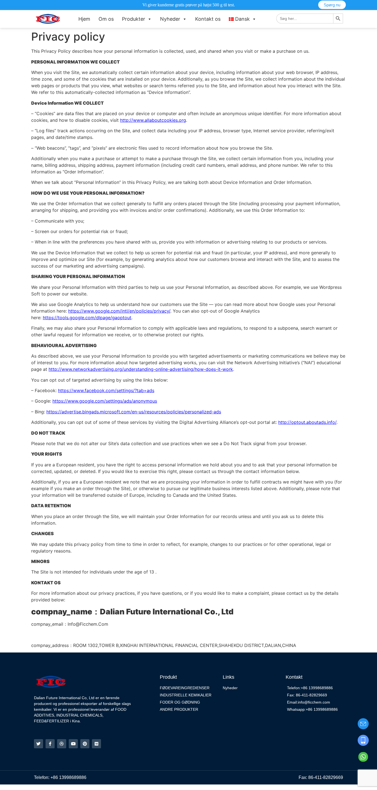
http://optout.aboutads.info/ (307, 422)
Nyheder (170, 19)
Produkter (133, 19)
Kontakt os (208, 19)
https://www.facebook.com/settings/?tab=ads (106, 390)
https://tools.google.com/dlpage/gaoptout (87, 317)
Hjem (84, 19)
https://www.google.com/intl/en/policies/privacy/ (119, 311)
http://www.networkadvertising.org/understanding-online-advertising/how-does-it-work (141, 369)
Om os (106, 19)
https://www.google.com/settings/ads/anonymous (104, 401)
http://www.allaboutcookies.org (153, 120)
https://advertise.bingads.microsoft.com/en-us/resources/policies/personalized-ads (133, 411)
